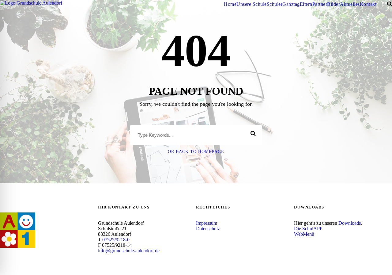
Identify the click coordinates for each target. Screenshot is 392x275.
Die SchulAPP (308, 228)
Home (230, 4)
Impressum (206, 223)
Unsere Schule (251, 4)
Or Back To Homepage (196, 151)
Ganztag (291, 4)
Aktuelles (350, 4)
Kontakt (368, 4)
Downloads (349, 223)
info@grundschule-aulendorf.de (129, 250)
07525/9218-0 (116, 239)
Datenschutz (208, 228)
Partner (319, 4)
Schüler (275, 4)
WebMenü (304, 234)
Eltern (306, 4)
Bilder (333, 4)
